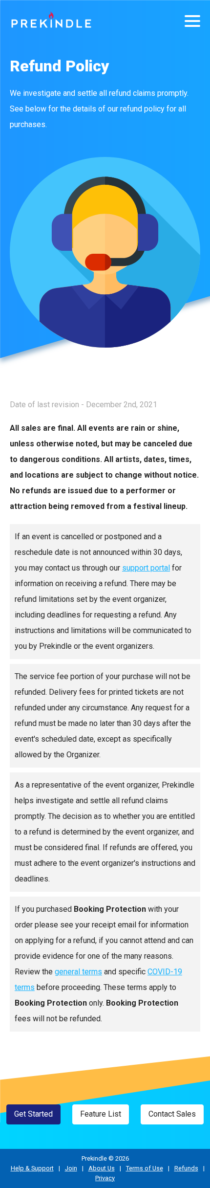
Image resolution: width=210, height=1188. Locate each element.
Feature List (100, 1114)
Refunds (186, 1168)
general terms (78, 971)
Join (71, 1168)
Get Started (33, 1114)
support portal (146, 567)
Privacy (105, 1178)
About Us (101, 1168)
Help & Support (32, 1168)
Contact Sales (172, 1114)
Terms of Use (144, 1168)
